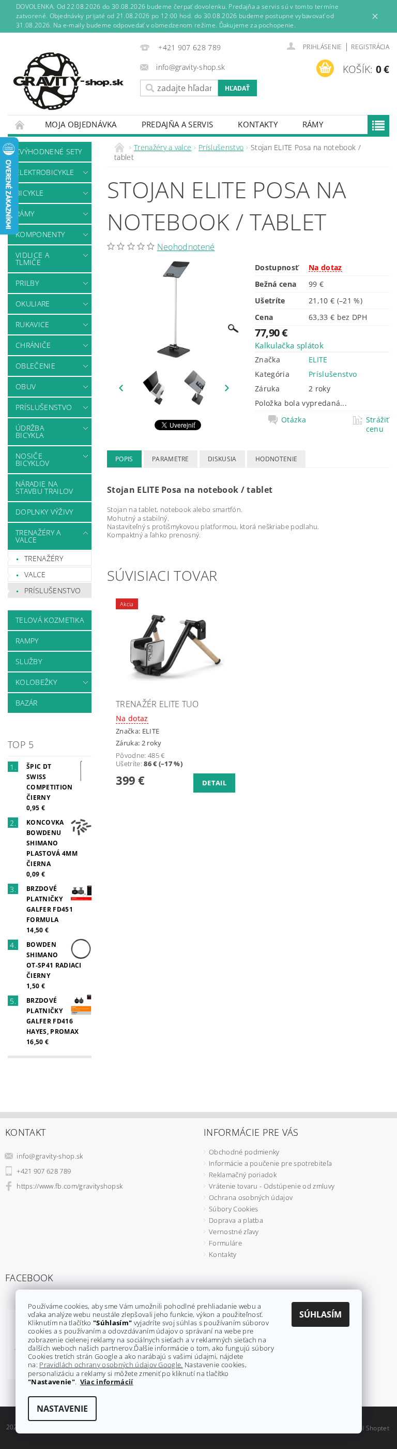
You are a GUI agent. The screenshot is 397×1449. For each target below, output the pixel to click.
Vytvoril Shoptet (365, 1428)
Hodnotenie (276, 459)
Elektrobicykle (45, 172)
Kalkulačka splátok (289, 345)
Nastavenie (62, 1408)
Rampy (27, 641)
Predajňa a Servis (177, 124)
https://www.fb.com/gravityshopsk (70, 1186)
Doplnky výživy (44, 512)
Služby (29, 661)
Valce (35, 574)
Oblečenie (35, 366)
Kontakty (258, 124)
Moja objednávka (81, 124)
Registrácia (370, 46)
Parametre (170, 459)
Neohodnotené (186, 247)
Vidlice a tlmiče (32, 258)
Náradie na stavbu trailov (44, 487)
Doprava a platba (236, 1220)
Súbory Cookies (233, 1208)
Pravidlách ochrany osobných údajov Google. (110, 1364)
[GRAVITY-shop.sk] (71, 81)
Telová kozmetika (50, 620)
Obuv (26, 386)
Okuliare (33, 304)
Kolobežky (36, 682)
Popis (124, 459)
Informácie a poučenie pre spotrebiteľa (270, 1163)
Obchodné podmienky (244, 1152)
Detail (214, 782)
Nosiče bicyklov (33, 459)
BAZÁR (27, 703)
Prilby (27, 283)
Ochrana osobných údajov (251, 1197)
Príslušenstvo (44, 407)
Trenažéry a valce (38, 536)
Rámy (312, 124)
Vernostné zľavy (234, 1231)
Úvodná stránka (20, 124)
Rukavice (33, 324)
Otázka (293, 420)
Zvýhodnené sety (49, 151)
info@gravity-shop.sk (50, 1156)
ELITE (318, 359)
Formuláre (225, 1243)
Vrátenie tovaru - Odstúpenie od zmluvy (271, 1186)
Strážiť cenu (377, 424)
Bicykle (29, 193)
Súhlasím (320, 1314)
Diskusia (222, 459)
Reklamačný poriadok (243, 1174)
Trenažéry (43, 558)
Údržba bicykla (30, 431)
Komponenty (40, 234)
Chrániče (33, 345)
